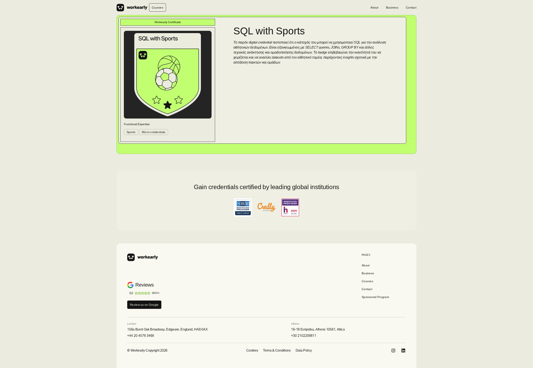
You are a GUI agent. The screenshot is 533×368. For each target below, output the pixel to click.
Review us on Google (144, 305)
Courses (157, 7)
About (374, 7)
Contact (411, 7)
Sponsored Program (375, 297)
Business (392, 7)
